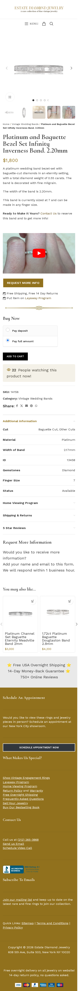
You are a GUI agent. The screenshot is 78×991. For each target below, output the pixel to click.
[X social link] (21, 405)
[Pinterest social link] (31, 405)
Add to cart (15, 356)
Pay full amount (23, 341)
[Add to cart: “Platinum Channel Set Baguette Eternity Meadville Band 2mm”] (32, 601)
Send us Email (13, 844)
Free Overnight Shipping (20, 794)
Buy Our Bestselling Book (21, 807)
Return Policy (12, 790)
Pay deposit (20, 330)
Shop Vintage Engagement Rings (26, 778)
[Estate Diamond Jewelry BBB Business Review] (22, 869)
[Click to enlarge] (10, 97)
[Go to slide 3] (41, 100)
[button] (6, 68)
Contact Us (49, 213)
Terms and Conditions (52, 923)
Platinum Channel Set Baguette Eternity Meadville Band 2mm (19, 639)
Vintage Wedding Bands (25, 124)
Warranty (36, 790)
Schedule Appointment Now (39, 747)
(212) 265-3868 (28, 839)
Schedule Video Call (17, 848)
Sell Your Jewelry (15, 803)
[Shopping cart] (44, 23)
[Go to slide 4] (45, 100)
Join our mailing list (17, 899)
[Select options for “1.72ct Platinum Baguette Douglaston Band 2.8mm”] (69, 601)
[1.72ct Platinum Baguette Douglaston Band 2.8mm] (57, 613)
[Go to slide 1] (33, 100)
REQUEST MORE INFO (23, 283)
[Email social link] (26, 405)
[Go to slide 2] (37, 100)
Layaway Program (38, 298)
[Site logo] (39, 9)
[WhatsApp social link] (36, 405)
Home (6, 124)
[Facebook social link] (17, 405)
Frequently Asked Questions (23, 799)
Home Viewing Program (20, 786)
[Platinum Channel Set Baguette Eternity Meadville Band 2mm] (20, 613)
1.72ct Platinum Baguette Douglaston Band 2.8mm (56, 639)
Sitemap (28, 923)
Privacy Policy (13, 927)
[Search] (51, 23)
